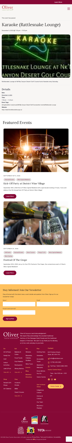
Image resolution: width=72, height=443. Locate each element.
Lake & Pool (7, 368)
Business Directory (29, 376)
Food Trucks (18, 358)
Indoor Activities (6, 364)
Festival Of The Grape (15, 259)
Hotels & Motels (17, 384)
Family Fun (7, 355)
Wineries (28, 352)
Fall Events (8, 252)
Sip (27, 348)
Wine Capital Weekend (23, 179)
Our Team (40, 402)
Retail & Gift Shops (7, 384)
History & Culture (40, 397)
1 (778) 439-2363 (55, 362)
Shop (5, 379)
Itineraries (40, 355)
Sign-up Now (10, 319)
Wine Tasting (8, 256)
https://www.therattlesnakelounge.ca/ (12, 110)
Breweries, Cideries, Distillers (29, 358)
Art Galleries (7, 388)
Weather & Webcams (40, 366)
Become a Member (40, 407)
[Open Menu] (68, 8)
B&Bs (16, 388)
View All (6, 372)
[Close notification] (69, 2)
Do (4, 348)
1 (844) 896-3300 (62, 366)
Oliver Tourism (31, 252)
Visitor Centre (41, 377)
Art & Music (7, 352)
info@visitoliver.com (56, 358)
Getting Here (41, 352)
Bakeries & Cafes (18, 353)
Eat (16, 348)
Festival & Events (9, 179)
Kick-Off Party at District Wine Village (24, 183)
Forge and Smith (41, 439)
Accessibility (57, 437)
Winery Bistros (19, 368)
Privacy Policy (36, 437)
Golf (5, 359)
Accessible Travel (40, 360)
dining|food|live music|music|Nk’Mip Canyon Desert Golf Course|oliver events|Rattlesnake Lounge (29, 105)
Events (28, 367)
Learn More (58, 2)
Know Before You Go (41, 372)
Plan (38, 348)
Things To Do (42, 252)
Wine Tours (29, 364)
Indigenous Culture (40, 391)
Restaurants (18, 365)
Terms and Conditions (46, 437)
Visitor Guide (54, 386)
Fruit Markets (19, 361)
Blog (27, 371)
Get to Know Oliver (41, 386)
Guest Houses (19, 392)
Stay (16, 379)
